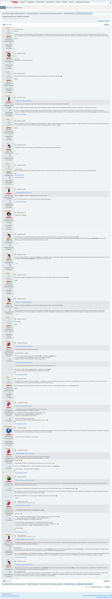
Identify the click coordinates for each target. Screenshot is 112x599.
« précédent (101, 21)
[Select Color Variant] (110, 3)
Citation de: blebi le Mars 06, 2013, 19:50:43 (24, 192)
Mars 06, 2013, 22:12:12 (21, 274)
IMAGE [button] (58, 2)
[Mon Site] (9, 179)
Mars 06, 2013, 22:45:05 (21, 318)
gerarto (8, 52)
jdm (8, 475)
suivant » (107, 21)
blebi (7, 28)
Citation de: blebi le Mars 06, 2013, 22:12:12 (24, 302)
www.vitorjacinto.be (19, 175)
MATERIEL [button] (64, 2)
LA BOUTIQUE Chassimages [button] (82, 2)
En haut (4, 580)
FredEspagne (8, 426)
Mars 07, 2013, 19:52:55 (23, 501)
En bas (4, 24)
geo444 (8, 341)
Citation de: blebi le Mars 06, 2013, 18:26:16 (24, 100)
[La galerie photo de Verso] (9, 110)
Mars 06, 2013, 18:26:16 (18, 29)
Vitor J (8, 163)
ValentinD (8, 211)
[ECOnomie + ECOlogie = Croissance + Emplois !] (9, 359)
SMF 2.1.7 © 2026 (6, 596)
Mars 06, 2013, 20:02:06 (21, 144)
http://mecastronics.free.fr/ (21, 374)
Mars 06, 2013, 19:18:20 (21, 53)
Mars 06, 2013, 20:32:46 (21, 212)
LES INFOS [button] (22, 2)
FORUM (71, 2)
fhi (8, 143)
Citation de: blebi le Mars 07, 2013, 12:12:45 (24, 405)
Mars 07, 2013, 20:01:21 (21, 535)
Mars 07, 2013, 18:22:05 (21, 427)
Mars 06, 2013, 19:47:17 (21, 97)
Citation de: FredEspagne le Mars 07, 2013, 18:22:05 (25, 453)
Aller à (86, 587)
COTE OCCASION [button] (40, 2)
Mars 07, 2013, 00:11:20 (23, 342)
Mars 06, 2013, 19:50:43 (21, 120)
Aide (97, 597)
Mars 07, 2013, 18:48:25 (21, 476)
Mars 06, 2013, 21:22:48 (21, 234)
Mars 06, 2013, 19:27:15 (21, 73)
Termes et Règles (103, 597)
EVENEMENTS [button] (30, 2)
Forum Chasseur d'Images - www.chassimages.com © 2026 (97, 595)
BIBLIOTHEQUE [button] (51, 2)
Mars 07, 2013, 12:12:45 (21, 378)
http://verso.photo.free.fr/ (20, 114)
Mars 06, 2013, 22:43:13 (21, 298)
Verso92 (7, 96)
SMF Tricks (9, 594)
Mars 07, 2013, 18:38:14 (23, 450)
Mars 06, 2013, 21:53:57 (21, 254)
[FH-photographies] (9, 156)
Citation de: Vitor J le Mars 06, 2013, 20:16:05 (24, 362)
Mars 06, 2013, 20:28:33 (21, 189)
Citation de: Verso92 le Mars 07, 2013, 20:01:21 (24, 564)
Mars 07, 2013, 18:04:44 (23, 402)
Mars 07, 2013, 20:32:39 (21, 561)
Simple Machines (15, 596)
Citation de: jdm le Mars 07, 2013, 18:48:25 (23, 505)
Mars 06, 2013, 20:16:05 (21, 165)
